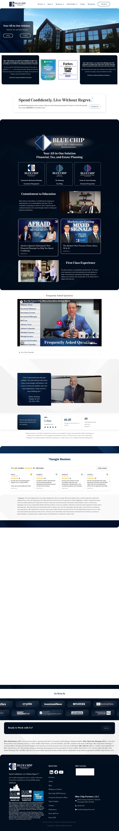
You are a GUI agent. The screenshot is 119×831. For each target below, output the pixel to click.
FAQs (8, 35)
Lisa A (38, 474)
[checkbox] (59, 597)
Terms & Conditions (60, 822)
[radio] (58, 589)
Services (40, 4)
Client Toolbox (71, 4)
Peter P (89, 474)
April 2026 (11, 69)
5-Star (47, 420)
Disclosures (91, 4)
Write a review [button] (102, 468)
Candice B (65, 474)
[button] (18, 236)
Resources (59, 4)
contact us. (12, 782)
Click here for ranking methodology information (20, 77)
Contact (82, 4)
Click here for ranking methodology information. (98, 75)
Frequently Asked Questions (59, 295)
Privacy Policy (46, 657)
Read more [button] (14, 488)
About (49, 4)
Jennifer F (14, 474)
